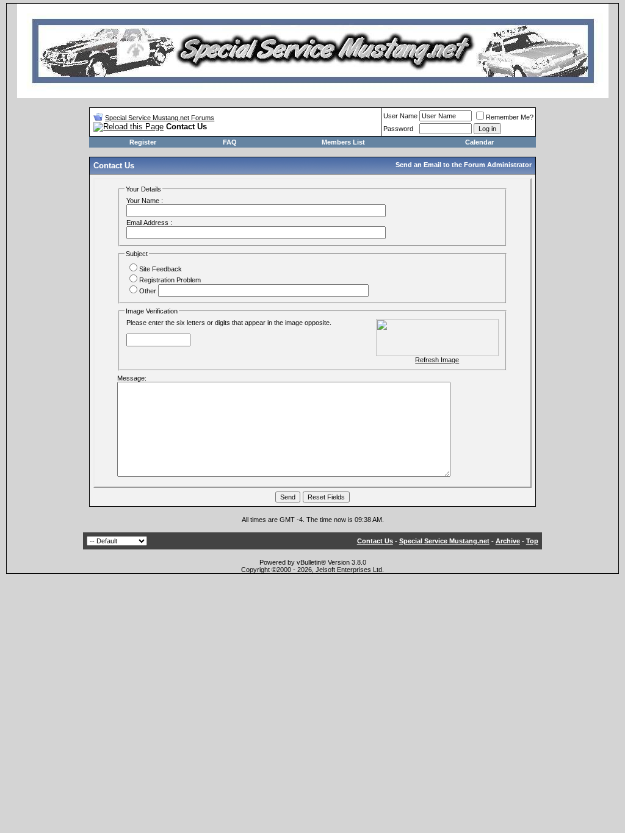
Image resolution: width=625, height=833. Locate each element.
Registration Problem (170, 280)
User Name (400, 116)
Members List (343, 142)
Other (147, 291)
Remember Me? (509, 117)
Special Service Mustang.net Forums (159, 117)
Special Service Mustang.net (444, 541)
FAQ (230, 142)
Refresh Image (437, 359)
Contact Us (375, 541)
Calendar (479, 142)
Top (532, 541)
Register (142, 142)
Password (398, 128)
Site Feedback (160, 269)
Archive (508, 541)
